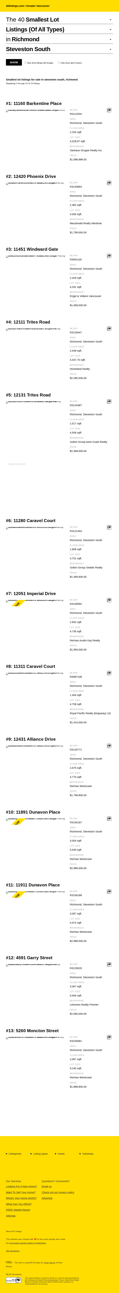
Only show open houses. (71, 63)
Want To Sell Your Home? (21, 1192)
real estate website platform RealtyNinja (27, 1243)
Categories (15, 1153)
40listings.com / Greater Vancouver (27, 5)
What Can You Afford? (19, 1204)
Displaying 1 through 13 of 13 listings (23, 83)
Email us (47, 1186)
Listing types (40, 1153)
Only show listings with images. (40, 63)
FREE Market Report (18, 1209)
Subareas (87, 1153)
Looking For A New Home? (21, 1186)
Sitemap (11, 1215)
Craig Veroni (49, 1263)
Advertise (47, 1198)
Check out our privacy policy (58, 1192)
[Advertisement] (59, 486)
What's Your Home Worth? (21, 1198)
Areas (61, 1153)
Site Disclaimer (13, 1251)
